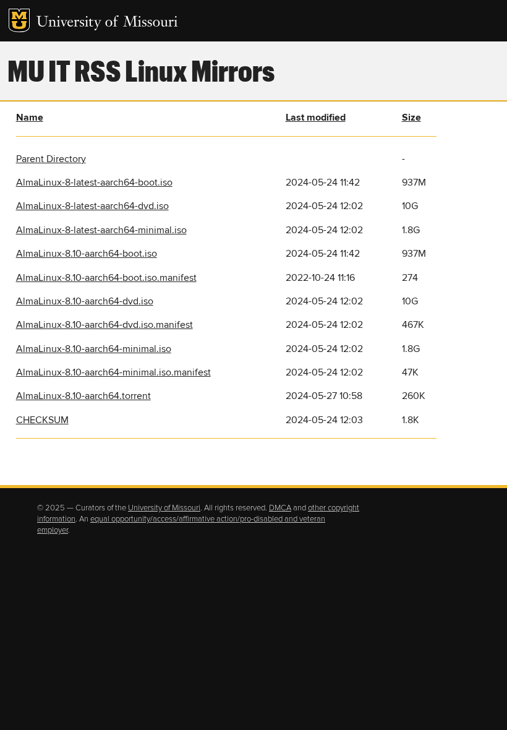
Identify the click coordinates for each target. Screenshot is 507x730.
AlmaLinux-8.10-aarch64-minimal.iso (93, 349)
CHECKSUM (42, 420)
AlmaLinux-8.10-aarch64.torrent (83, 396)
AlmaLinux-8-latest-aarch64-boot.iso (94, 182)
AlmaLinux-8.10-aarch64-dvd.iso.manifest (104, 325)
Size (411, 117)
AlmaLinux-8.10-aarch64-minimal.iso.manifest (113, 372)
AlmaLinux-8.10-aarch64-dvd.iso (84, 301)
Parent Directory (51, 159)
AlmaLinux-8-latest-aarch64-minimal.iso (101, 230)
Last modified (316, 117)
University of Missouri (107, 23)
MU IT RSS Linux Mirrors (141, 70)
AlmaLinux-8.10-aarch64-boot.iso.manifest (106, 278)
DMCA (280, 508)
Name (29, 117)
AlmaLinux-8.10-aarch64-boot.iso (86, 253)
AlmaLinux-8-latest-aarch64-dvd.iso (92, 206)
